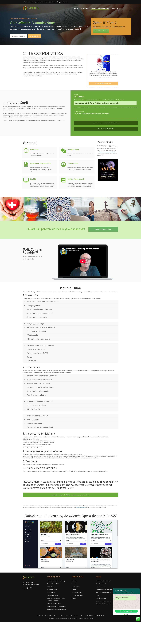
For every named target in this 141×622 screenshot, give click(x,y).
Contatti (115, 8)
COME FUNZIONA (34, 36)
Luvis (97, 595)
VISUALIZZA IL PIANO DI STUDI (105, 128)
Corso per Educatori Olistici (54, 603)
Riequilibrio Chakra (101, 598)
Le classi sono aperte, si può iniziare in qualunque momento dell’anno (70, 495)
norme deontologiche (81, 507)
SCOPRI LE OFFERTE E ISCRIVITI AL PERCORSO (106, 123)
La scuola (84, 8)
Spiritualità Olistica (52, 589)
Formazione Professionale (100, 8)
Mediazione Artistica (52, 595)
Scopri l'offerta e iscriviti (101, 31)
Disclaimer (74, 598)
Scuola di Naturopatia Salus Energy (56, 581)
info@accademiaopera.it (38, 2)
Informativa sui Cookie (77, 595)
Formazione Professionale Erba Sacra (105, 589)
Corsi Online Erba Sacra (102, 584)
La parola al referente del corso (103, 83)
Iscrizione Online (76, 586)
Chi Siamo (74, 581)
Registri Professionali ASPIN (103, 592)
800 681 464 (29, 582)
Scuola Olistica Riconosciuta (103, 604)
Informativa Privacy (77, 592)
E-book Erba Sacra (100, 586)
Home (76, 8)
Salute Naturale (51, 586)
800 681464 (28, 2)
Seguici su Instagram (51, 2)
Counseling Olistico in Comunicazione (56, 606)
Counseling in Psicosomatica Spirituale (57, 609)
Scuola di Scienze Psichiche (54, 584)
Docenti (74, 584)
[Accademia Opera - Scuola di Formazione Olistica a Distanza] (31, 9)
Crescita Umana (51, 592)
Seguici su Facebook (62, 2)
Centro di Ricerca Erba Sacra (103, 581)
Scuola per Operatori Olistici (103, 601)
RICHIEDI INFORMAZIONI (19, 36)
